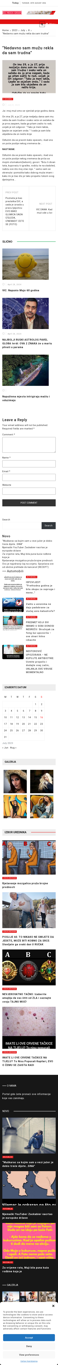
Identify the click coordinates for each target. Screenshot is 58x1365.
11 (11, 717)
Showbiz (8, 99)
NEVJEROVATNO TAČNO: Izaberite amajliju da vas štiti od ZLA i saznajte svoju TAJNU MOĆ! (26, 998)
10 (5, 717)
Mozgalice (8, 1157)
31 (5, 737)
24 (5, 730)
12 (17, 717)
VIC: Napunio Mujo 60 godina (20, 290)
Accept (29, 1337)
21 (29, 724)
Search (6, 519)
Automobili (32, 577)
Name (6, 457)
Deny (29, 1346)
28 (29, 730)
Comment (8, 434)
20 (23, 724)
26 (17, 730)
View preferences (29, 1354)
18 (11, 724)
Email (6, 471)
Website (6, 485)
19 (17, 724)
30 (41, 730)
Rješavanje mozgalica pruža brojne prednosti (27, 560)
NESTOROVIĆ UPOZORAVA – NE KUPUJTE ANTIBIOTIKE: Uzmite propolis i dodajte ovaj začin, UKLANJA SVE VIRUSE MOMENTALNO (40, 662)
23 (41, 724)
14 (29, 717)
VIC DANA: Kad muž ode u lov (44, 211)
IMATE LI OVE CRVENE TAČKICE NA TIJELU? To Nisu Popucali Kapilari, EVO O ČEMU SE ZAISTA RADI (27, 1061)
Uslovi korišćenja (29, 1361)
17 (5, 724)
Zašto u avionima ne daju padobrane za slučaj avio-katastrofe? (40, 607)
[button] (53, 1305)
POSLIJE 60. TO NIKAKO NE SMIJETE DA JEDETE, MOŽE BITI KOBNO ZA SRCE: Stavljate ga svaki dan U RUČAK (28, 940)
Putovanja (7, 1209)
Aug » (13, 747)
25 (11, 730)
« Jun (5, 747)
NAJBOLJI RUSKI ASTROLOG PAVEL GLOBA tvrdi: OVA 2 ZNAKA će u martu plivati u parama (27, 343)
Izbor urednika (9, 878)
